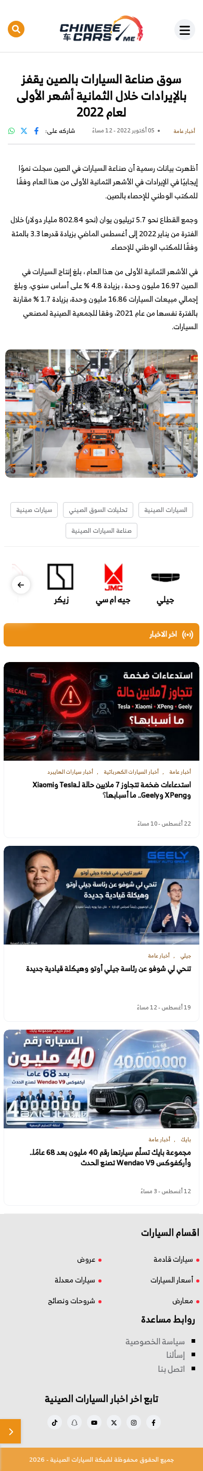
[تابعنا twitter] (114, 1422)
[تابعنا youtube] (94, 1422)
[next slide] (21, 585)
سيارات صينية (34, 509)
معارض (182, 1300)
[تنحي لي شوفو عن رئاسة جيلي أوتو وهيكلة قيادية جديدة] (101, 895)
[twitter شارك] (24, 130)
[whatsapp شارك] (11, 130)
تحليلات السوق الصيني (98, 509)
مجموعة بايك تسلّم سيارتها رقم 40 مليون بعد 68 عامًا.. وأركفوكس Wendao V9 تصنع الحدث (110, 1157)
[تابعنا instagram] (133, 1422)
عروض (86, 1258)
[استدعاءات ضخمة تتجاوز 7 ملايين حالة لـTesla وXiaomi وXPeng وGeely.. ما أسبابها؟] (101, 711)
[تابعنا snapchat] (74, 1422)
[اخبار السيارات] (101, 28)
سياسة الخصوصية (155, 1341)
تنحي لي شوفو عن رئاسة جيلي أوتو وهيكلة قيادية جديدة (108, 968)
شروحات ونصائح (71, 1300)
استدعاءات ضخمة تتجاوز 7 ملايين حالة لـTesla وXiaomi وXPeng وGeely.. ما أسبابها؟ (112, 790)
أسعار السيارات (171, 1279)
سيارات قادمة (173, 1258)
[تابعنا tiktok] (54, 1422)
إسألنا (175, 1354)
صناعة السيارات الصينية (101, 530)
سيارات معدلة (75, 1279)
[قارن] (10, 1431)
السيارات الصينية (165, 509)
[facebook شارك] (36, 130)
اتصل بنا (171, 1368)
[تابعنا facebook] (153, 1422)
